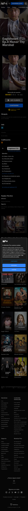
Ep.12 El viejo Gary (6, 183)
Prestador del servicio (7, 497)
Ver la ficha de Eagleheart (14, 151)
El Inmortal (16, 414)
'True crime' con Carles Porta (20, 424)
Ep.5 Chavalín (5, 166)
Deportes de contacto (5, 461)
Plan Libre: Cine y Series (19, 457)
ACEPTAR (14, 269)
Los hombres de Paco (20, 284)
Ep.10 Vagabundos (6, 178)
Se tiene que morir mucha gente (19, 411)
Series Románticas (5, 420)
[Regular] (10, 94)
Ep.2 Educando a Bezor (7, 158)
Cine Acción (3, 408)
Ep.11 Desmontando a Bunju (8, 181)
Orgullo (2, 428)
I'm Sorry (16, 331)
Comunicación (17, 470)
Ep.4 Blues (4, 163)
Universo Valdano (5, 451)
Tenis (2, 455)
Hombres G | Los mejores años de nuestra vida (20, 419)
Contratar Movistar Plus (19, 451)
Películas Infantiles (5, 414)
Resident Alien (5, 354)
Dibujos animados (17, 427)
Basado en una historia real (18, 307)
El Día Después (4, 449)
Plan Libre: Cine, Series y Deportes (19, 454)
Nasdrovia (4, 284)
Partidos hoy (3, 467)
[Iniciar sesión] (25, 3)
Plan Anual (16, 463)
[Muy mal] (6, 94)
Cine (8, 7)
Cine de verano (4, 412)
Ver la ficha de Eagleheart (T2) (9, 187)
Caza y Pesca (16, 431)
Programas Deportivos (18, 429)
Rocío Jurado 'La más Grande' (20, 422)
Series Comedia (4, 422)
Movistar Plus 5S (17, 433)
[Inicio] (4, 3)
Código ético (16, 449)
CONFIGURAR (14, 261)
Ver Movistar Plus (17, 441)
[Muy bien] (13, 94)
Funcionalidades (17, 443)
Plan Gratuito (17, 461)
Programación (4, 469)
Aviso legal (16, 497)
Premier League (4, 447)
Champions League (5, 443)
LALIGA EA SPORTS (5, 445)
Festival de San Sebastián (19, 426)
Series (3, 7)
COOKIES (14, 499)
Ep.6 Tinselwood (6, 168)
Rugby (2, 457)
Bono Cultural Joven (18, 465)
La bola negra (17, 404)
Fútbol (14, 7)
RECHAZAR (14, 265)
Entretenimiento (4, 426)
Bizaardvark (17, 377)
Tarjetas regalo (17, 469)
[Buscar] (9, 3)
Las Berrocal (16, 416)
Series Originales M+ (5, 418)
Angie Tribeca (5, 331)
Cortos (2, 410)
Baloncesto (3, 453)
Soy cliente (15, 100)
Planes (15, 459)
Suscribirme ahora (17, 3)
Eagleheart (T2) (13, 148)
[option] (9, 224)
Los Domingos (17, 406)
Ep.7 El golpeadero (6, 171)
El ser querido (17, 402)
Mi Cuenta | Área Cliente (19, 445)
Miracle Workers (18, 354)
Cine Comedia (4, 406)
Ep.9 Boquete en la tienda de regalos (11, 176)
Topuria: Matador (4, 459)
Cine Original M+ (4, 403)
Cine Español (4, 404)
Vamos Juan (4, 377)
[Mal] (8, 94)
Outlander (16, 408)
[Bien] (12, 94)
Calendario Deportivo (5, 465)
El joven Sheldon (5, 307)
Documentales (4, 424)
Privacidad (22, 497)
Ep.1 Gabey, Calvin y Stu (8, 156)
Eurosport (3, 463)
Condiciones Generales (19, 447)
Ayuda (14, 483)
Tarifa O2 (16, 467)
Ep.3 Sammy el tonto (7, 161)
